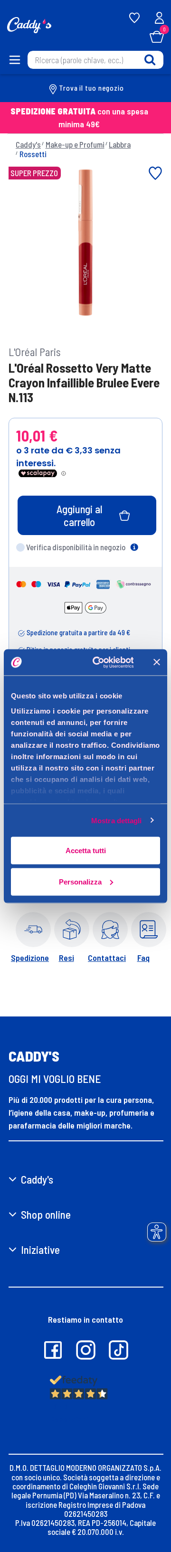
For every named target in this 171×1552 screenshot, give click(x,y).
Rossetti (33, 154)
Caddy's (28, 144)
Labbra (120, 144)
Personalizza (80, 881)
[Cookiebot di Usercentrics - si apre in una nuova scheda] (98, 662)
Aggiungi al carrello (79, 515)
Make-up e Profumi (75, 144)
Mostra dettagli (116, 820)
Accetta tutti (86, 851)
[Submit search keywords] (149, 60)
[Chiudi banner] (156, 662)
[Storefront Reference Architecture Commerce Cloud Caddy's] (29, 24)
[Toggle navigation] (13, 59)
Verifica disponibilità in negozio (75, 547)
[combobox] (95, 59)
